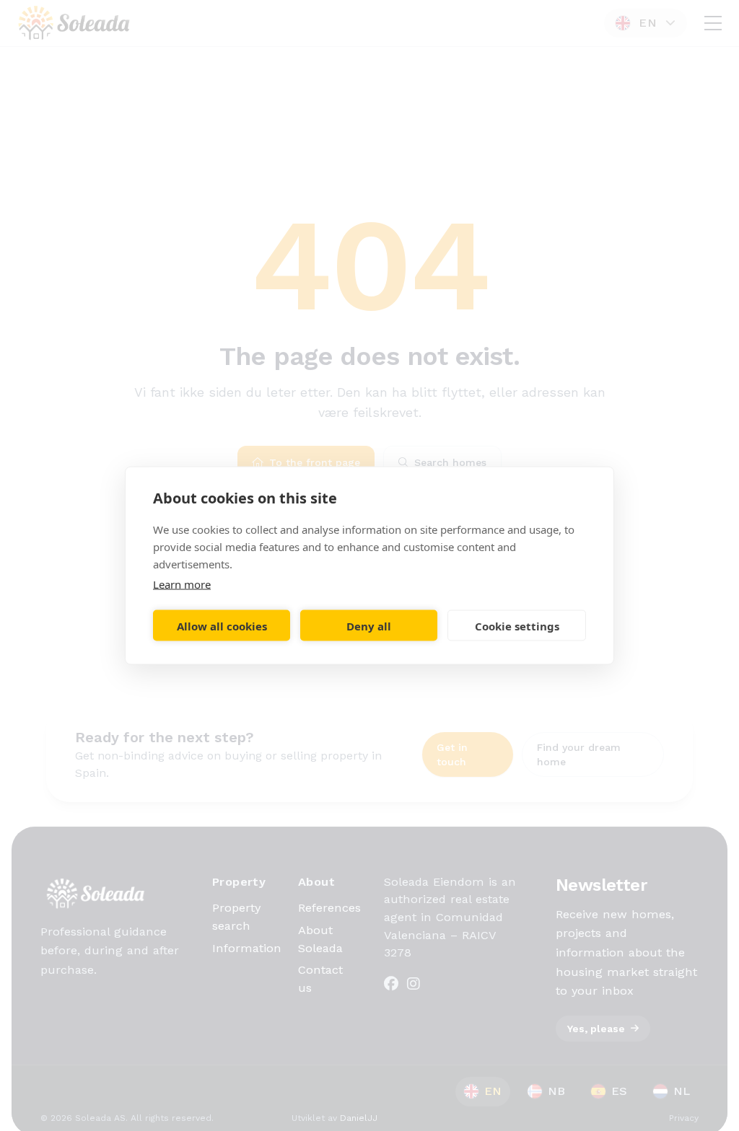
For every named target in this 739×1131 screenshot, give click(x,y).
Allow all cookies (222, 625)
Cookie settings (517, 625)
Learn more (182, 584)
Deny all (368, 625)
